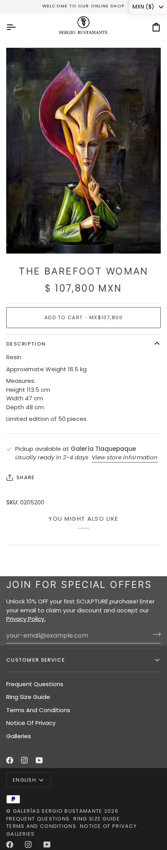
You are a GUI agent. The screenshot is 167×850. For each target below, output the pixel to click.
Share (25, 477)
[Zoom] (21, 239)
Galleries (18, 736)
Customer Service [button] (35, 660)
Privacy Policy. (25, 619)
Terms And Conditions (38, 710)
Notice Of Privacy (31, 723)
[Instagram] (24, 760)
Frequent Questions (34, 684)
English (24, 780)
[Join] (154, 634)
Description (26, 344)
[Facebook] (9, 760)
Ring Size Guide (28, 697)
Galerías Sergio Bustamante (58, 811)
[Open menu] (18, 27)
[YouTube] (39, 760)
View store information (125, 457)
